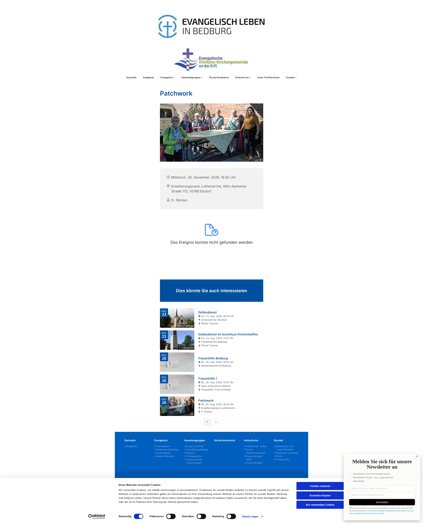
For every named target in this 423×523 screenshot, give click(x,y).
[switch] (171, 516)
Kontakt (290, 77)
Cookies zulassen (320, 486)
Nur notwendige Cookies (320, 504)
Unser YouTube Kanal (268, 77)
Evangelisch (167, 77)
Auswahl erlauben (320, 495)
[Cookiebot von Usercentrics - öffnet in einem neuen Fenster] (96, 516)
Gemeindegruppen (191, 77)
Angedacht (148, 77)
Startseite (131, 77)
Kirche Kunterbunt (219, 77)
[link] (167, 77)
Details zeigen (250, 516)
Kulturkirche (242, 77)
